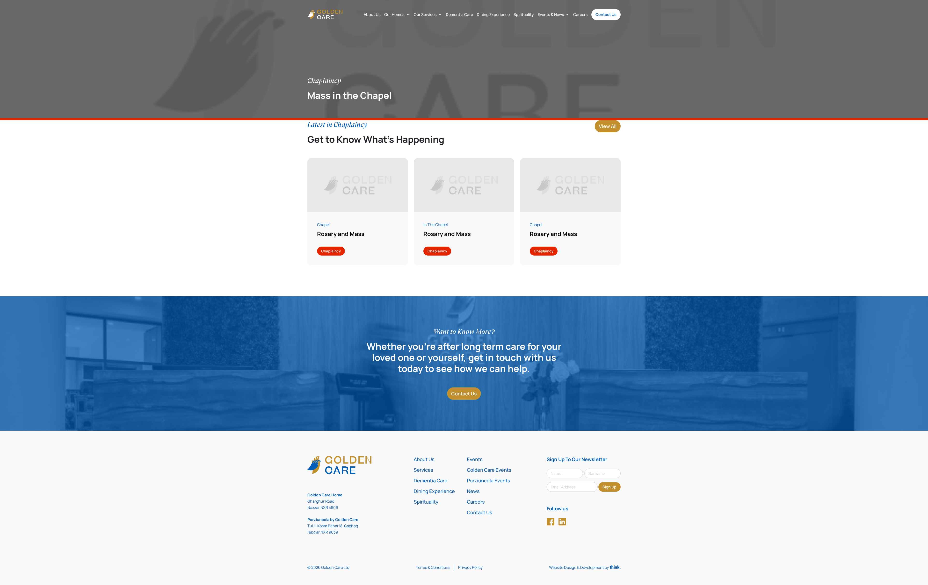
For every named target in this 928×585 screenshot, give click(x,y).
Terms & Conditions (433, 567)
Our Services (425, 14)
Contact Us (605, 14)
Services (423, 470)
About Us (372, 14)
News (473, 491)
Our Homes (394, 14)
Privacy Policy (470, 567)
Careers (580, 14)
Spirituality (524, 14)
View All (607, 126)
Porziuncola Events (488, 480)
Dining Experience (493, 14)
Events (475, 459)
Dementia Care (459, 14)
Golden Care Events (489, 470)
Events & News (551, 14)
